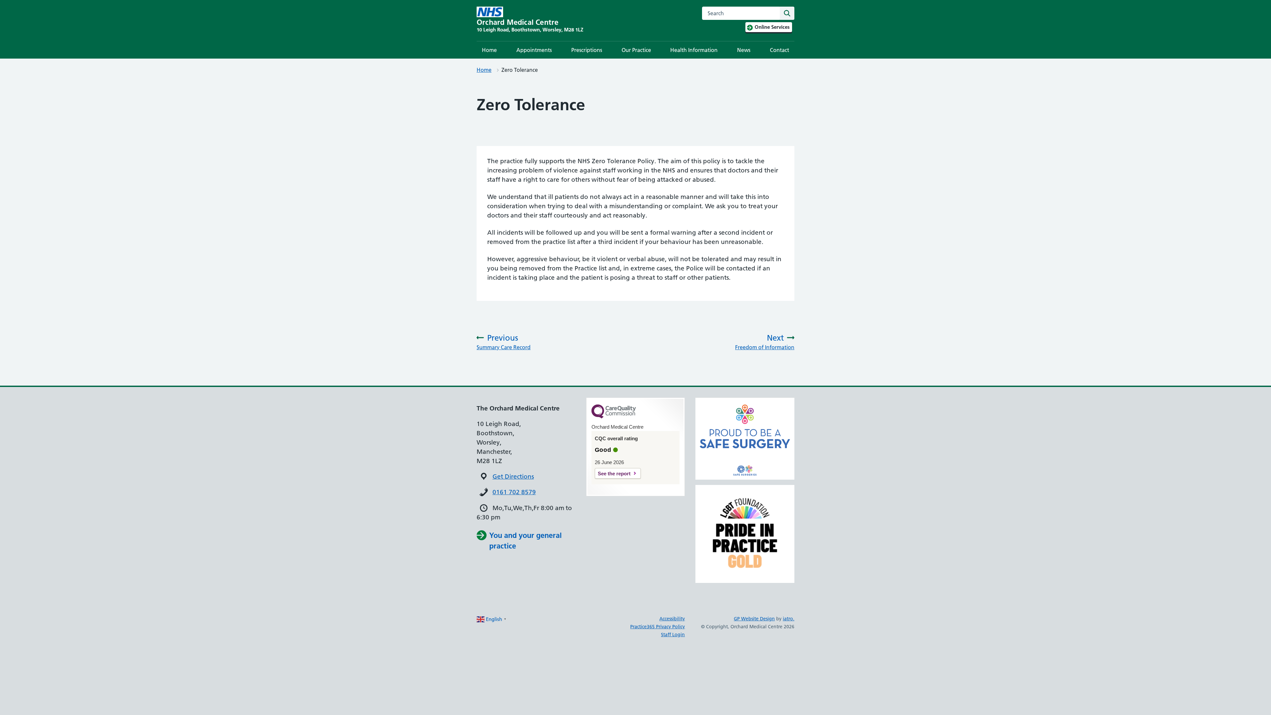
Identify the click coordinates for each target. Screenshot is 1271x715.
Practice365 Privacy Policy (657, 627)
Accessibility (672, 619)
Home (489, 50)
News (743, 50)
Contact (779, 50)
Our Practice (636, 50)
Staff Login (673, 635)
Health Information (694, 50)
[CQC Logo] (613, 416)
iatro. (788, 619)
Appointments (534, 50)
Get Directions (513, 476)
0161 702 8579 (514, 492)
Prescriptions (586, 50)
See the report (614, 473)
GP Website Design (754, 619)
